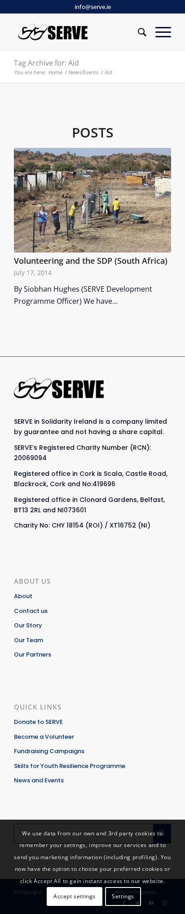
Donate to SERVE (38, 722)
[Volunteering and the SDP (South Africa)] (92, 200)
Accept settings (74, 896)
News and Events (39, 780)
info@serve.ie (93, 7)
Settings (123, 896)
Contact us (31, 611)
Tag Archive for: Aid (46, 63)
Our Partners (32, 654)
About (23, 596)
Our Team (28, 640)
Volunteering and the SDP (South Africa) (90, 260)
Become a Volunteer (44, 736)
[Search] (137, 32)
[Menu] (158, 32)
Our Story (28, 625)
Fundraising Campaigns (49, 751)
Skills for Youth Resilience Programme (69, 766)
